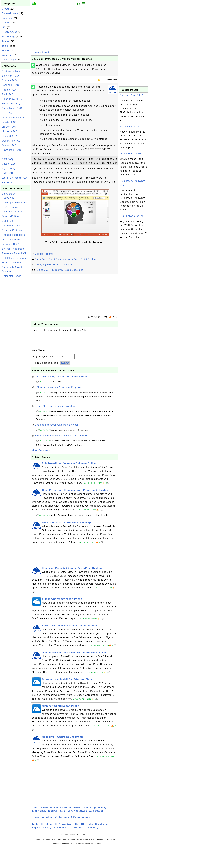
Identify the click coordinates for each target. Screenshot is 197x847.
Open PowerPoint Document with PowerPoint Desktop (66, 259)
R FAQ (6, 154)
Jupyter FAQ (9, 122)
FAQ (95, 827)
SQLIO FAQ (8, 168)
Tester (36, 824)
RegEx (36, 827)
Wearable (7, 55)
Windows (67, 824)
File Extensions (11, 225)
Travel (88, 827)
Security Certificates (13, 230)
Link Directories (11, 239)
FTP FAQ (7, 113)
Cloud (5, 8)
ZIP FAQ (7, 182)
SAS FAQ (7, 159)
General (6, 22)
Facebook (7, 18)
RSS (73, 817)
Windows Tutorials (12, 211)
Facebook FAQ (10, 85)
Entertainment (10, 13)
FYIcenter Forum (11, 276)
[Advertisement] (15, 322)
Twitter (6, 50)
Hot (42, 817)
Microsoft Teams (44, 254)
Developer (47, 824)
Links (44, 827)
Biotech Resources (13, 249)
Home (35, 52)
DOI (70, 827)
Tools (5, 46)
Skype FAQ (8, 164)
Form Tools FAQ (11, 103)
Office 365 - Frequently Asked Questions (60, 270)
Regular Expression (13, 235)
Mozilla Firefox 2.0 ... (132, 126)
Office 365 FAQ (10, 136)
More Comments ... (43, 450)
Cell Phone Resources (15, 258)
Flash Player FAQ (12, 99)
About (50, 817)
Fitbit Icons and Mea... (132, 153)
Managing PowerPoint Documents (54, 264)
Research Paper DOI (14, 253)
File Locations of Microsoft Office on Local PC (61, 435)
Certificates (102, 824)
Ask (87, 817)
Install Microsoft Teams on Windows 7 (57, 406)
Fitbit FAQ (8, 94)
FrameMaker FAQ (12, 108)
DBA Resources (11, 207)
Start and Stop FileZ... (132, 95)
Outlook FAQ (9, 145)
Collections (62, 817)
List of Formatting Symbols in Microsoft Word (61, 376)
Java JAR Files (10, 216)
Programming (9, 32)
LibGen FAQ (9, 127)
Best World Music (12, 71)
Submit (65, 363)
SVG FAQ (7, 173)
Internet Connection (13, 117)
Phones (78, 827)
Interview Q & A (11, 244)
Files (91, 824)
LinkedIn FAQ (10, 131)
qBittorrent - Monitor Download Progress (58, 387)
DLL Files (7, 221)
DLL (83, 824)
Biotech (61, 827)
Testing (6, 41)
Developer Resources (14, 202)
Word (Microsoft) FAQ (14, 178)
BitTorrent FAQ (10, 76)
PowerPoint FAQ (11, 150)
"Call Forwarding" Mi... (133, 216)
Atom (80, 817)
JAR (77, 824)
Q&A (52, 827)
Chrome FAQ (9, 80)
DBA (58, 824)
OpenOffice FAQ (11, 140)
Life (4, 27)
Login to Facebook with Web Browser (56, 425)
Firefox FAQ (9, 90)
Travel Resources (12, 262)
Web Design (9, 59)
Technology (8, 36)
